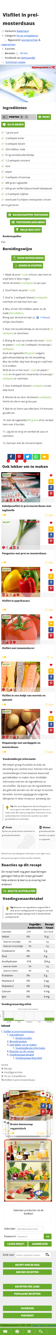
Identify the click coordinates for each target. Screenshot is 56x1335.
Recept (8, 1068)
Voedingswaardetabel (22, 1054)
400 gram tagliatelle (16, 183)
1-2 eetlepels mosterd (17, 160)
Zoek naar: (9, 1255)
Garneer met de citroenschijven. (25, 443)
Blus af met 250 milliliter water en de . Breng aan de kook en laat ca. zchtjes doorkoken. (26, 315)
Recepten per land (27, 1286)
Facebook (27, 1308)
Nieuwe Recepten (27, 1272)
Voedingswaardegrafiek (29, 1058)
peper (8, 171)
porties (11, 48)
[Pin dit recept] (20, 457)
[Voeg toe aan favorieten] (51, 475)
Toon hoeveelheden (30, 258)
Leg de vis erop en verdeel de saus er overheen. (25, 434)
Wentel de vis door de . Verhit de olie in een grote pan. (27, 399)
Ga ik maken (15, 124)
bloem (37, 297)
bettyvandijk (28, 57)
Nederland (23, 31)
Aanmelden (40, 1244)
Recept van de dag (27, 1265)
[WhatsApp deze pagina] (36, 457)
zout (7, 166)
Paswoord (10, 1236)
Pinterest (27, 1315)
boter (23, 283)
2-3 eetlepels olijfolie (16, 194)
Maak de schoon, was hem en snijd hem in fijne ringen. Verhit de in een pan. (27, 279)
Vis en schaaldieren (27, 35)
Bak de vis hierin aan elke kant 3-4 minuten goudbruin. (28, 411)
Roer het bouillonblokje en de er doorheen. (28, 331)
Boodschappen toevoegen (30, 214)
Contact (35, 1325)
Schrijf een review (15, 62)
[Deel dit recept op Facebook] (11, 457)
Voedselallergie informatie (30, 1048)
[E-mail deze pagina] (45, 457)
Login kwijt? (15, 1244)
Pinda (9, 827)
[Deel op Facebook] (51, 487)
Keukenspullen (24, 1038)
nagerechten (8, 44)
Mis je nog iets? (30, 229)
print (46, 117)
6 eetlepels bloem (15, 143)
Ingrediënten (17, 1034)
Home (4, 1064)
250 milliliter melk (15, 149)
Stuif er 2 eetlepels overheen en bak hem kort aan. (25, 299)
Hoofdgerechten (13, 1072)
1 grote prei (12, 132)
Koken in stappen (30, 265)
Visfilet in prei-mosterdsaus (19, 1031)
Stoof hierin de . (20, 290)
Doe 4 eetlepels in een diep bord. (27, 388)
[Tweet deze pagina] (28, 457)
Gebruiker (10, 1228)
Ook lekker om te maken (23, 1044)
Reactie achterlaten (21, 891)
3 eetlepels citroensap (17, 177)
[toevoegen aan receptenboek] (50, 1102)
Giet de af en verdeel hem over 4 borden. (28, 422)
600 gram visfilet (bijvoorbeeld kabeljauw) (28, 188)
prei (21, 274)
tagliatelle (23, 353)
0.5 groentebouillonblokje (19, 155)
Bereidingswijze (18, 1041)
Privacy (43, 1325)
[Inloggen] (48, 1236)
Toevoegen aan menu (30, 222)
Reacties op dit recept (22, 1051)
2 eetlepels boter (14, 138)
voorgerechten (29, 40)
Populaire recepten (27, 1293)
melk (13, 313)
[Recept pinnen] (51, 493)
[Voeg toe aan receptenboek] (51, 481)
